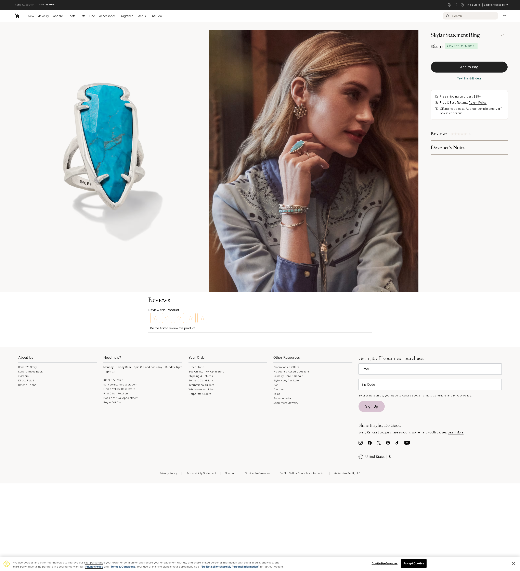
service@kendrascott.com (120, 384)
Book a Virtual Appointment (121, 397)
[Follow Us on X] (379, 443)
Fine (92, 16)
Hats (82, 16)
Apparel (58, 16)
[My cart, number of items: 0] (504, 15)
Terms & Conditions (201, 380)
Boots (71, 16)
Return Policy (477, 102)
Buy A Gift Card (113, 402)
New (31, 16)
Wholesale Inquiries (201, 389)
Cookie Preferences (257, 473)
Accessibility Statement (201, 473)
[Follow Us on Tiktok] (397, 443)
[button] (155, 318)
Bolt (275, 384)
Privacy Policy (462, 395)
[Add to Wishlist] (502, 35)
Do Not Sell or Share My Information (302, 473)
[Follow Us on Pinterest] (388, 443)
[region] (260, 564)
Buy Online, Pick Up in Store (206, 371)
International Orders (201, 384)
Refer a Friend (27, 384)
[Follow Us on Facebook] (370, 443)
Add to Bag (469, 67)
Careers (23, 376)
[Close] (513, 563)
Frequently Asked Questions (291, 371)
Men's (142, 16)
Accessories (107, 16)
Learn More (456, 432)
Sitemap (230, 473)
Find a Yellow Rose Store (119, 389)
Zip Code (368, 384)
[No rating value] (460, 134)
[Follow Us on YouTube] (407, 443)
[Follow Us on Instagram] (361, 443)
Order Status (196, 367)
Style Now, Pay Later (286, 380)
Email (365, 369)
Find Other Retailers (116, 393)
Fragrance (126, 16)
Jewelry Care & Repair (287, 376)
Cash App (279, 389)
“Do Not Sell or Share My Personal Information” (230, 566)
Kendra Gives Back (30, 371)
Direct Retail (26, 380)
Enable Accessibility (496, 4)
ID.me (276, 393)
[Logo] (17, 16)
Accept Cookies (414, 563)
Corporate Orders (199, 393)
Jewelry (43, 16)
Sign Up (371, 406)
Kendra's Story (27, 367)
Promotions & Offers (286, 367)
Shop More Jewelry (285, 402)
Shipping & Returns (200, 376)
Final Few (156, 16)
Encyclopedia (282, 398)
